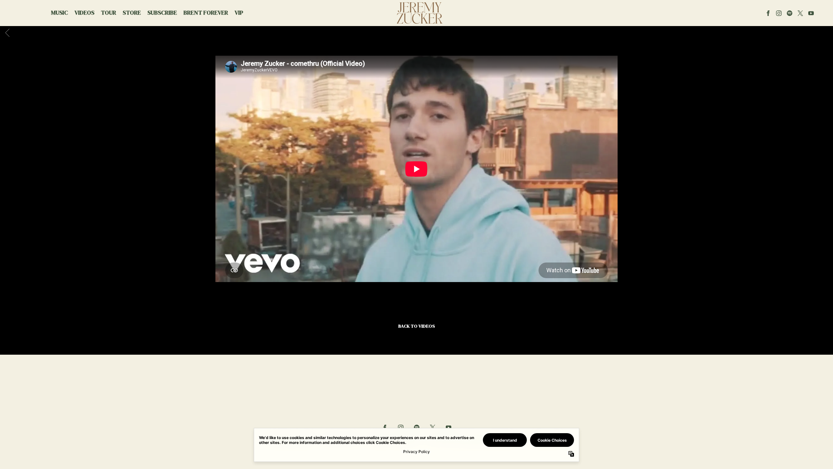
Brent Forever (206, 12)
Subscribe (162, 12)
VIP (239, 12)
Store (132, 12)
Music (59, 12)
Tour (108, 12)
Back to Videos (416, 326)
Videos (84, 12)
